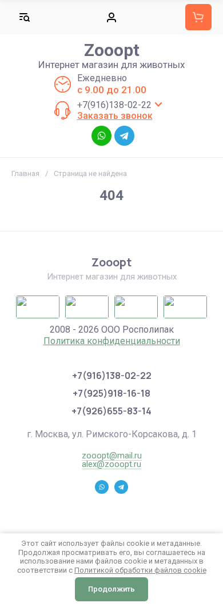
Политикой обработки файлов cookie (140, 570)
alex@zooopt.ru (111, 464)
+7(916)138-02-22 (114, 104)
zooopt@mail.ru (112, 455)
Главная (25, 173)
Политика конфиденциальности (111, 341)
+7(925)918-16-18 (111, 393)
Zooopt (112, 50)
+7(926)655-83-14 (111, 411)
